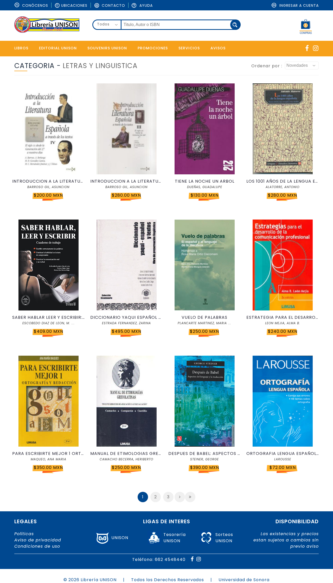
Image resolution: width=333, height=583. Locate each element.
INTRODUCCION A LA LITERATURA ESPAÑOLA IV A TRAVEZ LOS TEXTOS (48, 181)
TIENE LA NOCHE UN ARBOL (204, 181)
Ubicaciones (74, 5)
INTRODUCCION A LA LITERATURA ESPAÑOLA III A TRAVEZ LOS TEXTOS (126, 181)
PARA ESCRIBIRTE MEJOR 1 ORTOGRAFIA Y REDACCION (48, 453)
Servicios (189, 48)
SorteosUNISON (224, 538)
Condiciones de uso (37, 546)
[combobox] (107, 24)
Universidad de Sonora (244, 580)
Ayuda (145, 5)
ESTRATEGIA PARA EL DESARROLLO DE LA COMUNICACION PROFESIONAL (282, 317)
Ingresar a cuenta (298, 5)
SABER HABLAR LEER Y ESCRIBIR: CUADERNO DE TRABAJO (48, 317)
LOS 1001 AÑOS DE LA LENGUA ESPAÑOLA (282, 181)
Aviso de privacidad (37, 540)
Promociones (153, 48)
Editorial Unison (58, 48)
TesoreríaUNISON (174, 538)
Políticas (24, 534)
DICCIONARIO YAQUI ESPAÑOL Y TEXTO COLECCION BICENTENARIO (126, 317)
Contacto (112, 5)
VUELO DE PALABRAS (204, 317)
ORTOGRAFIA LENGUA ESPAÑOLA (282, 453)
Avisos (218, 48)
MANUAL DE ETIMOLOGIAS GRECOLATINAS (126, 453)
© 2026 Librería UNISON (90, 580)
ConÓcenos (34, 5)
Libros (21, 48)
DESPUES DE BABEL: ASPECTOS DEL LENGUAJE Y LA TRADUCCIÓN (204, 453)
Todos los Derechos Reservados (167, 580)
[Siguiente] (180, 497)
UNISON (119, 538)
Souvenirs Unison (107, 48)
